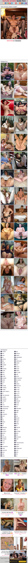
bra (2, 383)
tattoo (16, 433)
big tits (3, 370)
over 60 (17, 391)
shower (17, 419)
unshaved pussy (19, 442)
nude (16, 374)
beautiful (4, 364)
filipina (3, 421)
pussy (17, 404)
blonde (3, 376)
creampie (4, 399)
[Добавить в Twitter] (24, 3)
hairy (3, 435)
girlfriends (4, 427)
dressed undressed (6, 406)
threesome (18, 437)
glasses (4, 429)
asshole (4, 359)
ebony (3, 410)
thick (16, 435)
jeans (3, 452)
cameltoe (4, 387)
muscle (17, 366)
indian (3, 448)
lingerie (17, 355)
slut (16, 425)
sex (16, 414)
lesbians (17, 353)
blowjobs (4, 378)
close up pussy (5, 395)
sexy (16, 416)
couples (4, 397)
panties (17, 395)
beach (3, 363)
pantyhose (18, 397)
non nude (17, 372)
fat (2, 418)
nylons (17, 376)
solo (16, 429)
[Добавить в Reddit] (18, 3)
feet (3, 419)
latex (3, 454)
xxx (16, 456)
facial (3, 416)
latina (3, 456)
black (3, 374)
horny (3, 442)
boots (3, 381)
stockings (17, 431)
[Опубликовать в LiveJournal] (14, 3)
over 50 (17, 389)
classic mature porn (6, 391)
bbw (3, 361)
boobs (3, 380)
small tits (17, 427)
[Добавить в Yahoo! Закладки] (26, 3)
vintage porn (18, 448)
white (16, 452)
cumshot (4, 400)
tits (16, 440)
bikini (3, 372)
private (17, 402)
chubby (3, 389)
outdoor (17, 383)
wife (16, 454)
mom (16, 364)
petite (16, 399)
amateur (4, 351)
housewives (5, 446)
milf (16, 359)
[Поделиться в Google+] (10, 3)
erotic (3, 412)
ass (3, 357)
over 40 (17, 387)
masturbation (18, 357)
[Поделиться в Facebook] (6, 3)
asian (3, 355)
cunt (3, 402)
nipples (17, 370)
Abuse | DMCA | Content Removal (8, 558)
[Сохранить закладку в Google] (8, 3)
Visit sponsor (18, 40)
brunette (4, 385)
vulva (16, 450)
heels (3, 440)
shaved (17, 418)
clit (2, 393)
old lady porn (18, 378)
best (3, 366)
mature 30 (18, 385)
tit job (16, 438)
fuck (3, 423)
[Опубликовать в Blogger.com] (3, 3)
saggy (17, 410)
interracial (4, 450)
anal (3, 353)
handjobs (4, 438)
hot (2, 444)
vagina (17, 446)
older (16, 381)
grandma (4, 431)
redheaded (18, 408)
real (16, 406)
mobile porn (18, 361)
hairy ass (4, 437)
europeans (4, 414)
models (17, 363)
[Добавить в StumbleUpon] (20, 3)
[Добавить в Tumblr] (22, 3)
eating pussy (5, 408)
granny (3, 433)
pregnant (17, 400)
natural (17, 368)
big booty (4, 368)
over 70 (17, 393)
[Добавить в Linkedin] (12, 3)
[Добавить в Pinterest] (16, 3)
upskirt (17, 444)
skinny (17, 423)
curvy (3, 404)
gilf (2, 425)
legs (16, 351)
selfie (16, 412)
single (17, 421)
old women (18, 380)
